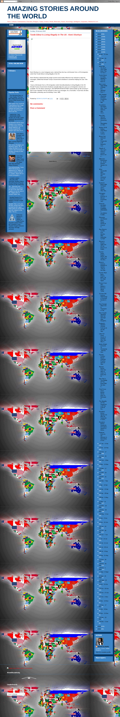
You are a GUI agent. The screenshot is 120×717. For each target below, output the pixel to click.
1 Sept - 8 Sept (103, 572)
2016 (99, 44)
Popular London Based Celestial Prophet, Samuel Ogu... (102, 359)
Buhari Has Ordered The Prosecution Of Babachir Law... (103, 141)
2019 (99, 52)
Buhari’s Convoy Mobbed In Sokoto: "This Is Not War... (103, 266)
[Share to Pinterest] (68, 99)
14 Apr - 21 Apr (103, 489)
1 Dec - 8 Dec (103, 609)
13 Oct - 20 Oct (104, 588)
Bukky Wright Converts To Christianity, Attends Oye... (103, 348)
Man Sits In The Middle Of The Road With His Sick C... (103, 382)
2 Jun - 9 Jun (103, 518)
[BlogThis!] (62, 99)
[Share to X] (64, 99)
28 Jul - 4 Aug (103, 551)
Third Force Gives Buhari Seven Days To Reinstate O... (102, 393)
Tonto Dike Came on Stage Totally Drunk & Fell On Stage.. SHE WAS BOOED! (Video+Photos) (16, 160)
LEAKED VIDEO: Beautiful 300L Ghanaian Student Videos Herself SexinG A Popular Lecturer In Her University (16, 181)
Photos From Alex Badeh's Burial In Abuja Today (103, 287)
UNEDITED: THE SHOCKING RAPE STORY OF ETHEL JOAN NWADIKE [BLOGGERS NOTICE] (16, 118)
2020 (99, 626)
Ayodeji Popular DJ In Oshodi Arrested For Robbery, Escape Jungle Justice (16, 200)
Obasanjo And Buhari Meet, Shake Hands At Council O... (103, 222)
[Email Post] (57, 98)
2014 (99, 39)
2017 (99, 47)
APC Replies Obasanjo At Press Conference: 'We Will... (103, 98)
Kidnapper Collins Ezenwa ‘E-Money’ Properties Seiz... (103, 197)
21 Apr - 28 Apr (103, 493)
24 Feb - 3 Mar (103, 460)
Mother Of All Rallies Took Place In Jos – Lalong (103, 131)
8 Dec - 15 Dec (103, 613)
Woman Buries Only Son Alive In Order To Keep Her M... (102, 371)
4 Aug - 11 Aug (103, 555)
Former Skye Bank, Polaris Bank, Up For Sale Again (103, 276)
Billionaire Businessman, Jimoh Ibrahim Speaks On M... (103, 162)
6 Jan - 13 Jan (103, 54)
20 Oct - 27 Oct (104, 592)
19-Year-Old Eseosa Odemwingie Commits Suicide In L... (103, 297)
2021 (99, 629)
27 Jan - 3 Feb (103, 443)
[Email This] (61, 99)
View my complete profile (103, 652)
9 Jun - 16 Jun (103, 522)
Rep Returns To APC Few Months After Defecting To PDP (103, 234)
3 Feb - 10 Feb (103, 447)
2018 (99, 49)
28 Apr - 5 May (103, 497)
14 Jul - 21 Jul (103, 543)
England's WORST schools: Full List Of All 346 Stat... (103, 327)
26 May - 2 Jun (103, 514)
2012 (99, 34)
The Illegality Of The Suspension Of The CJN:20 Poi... (103, 405)
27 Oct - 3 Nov (103, 597)
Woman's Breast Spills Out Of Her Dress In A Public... (102, 245)
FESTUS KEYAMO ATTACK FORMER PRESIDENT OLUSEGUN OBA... (103, 209)
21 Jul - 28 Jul (103, 547)
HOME (11, 25)
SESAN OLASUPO (103, 646)
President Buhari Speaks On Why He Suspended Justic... (103, 415)
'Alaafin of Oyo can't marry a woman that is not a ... (102, 152)
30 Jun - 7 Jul (103, 534)
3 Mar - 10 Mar (103, 464)
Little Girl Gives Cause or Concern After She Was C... (102, 337)
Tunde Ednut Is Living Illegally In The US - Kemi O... (103, 78)
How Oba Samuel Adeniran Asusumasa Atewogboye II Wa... (103, 120)
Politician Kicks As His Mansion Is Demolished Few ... (103, 436)
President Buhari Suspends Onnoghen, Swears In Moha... (103, 426)
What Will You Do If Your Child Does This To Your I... (103, 69)
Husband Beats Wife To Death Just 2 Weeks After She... (103, 186)
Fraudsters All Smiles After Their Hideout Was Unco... (103, 109)
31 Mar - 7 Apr (103, 481)
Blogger (77, 704)
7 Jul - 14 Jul (103, 539)
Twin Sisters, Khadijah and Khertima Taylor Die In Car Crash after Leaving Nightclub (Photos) (16, 138)
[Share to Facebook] (66, 99)
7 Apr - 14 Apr (103, 485)
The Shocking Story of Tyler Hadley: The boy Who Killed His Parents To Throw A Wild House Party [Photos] (16, 98)
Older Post (86, 156)
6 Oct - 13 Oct (103, 584)
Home (60, 156)
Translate (21, 696)
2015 (99, 42)
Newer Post (34, 156)
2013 (99, 36)
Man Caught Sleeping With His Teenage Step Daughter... (103, 316)
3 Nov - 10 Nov (103, 601)
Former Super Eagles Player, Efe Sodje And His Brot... (103, 255)
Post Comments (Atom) (64, 161)
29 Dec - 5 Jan (103, 621)
